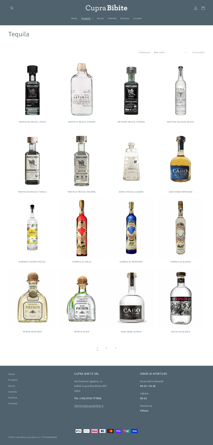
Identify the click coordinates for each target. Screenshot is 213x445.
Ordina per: (145, 52)
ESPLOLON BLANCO (180, 331)
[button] (12, 8)
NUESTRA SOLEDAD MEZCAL (180, 122)
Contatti (12, 403)
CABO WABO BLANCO (131, 331)
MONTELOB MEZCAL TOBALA (32, 192)
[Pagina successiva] (115, 348)
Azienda (12, 391)
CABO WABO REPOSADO (181, 192)
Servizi (11, 385)
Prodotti (12, 379)
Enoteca (12, 397)
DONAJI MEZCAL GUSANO (131, 192)
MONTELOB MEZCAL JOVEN (32, 122)
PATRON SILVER (81, 331)
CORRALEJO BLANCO (180, 261)
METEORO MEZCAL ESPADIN (131, 122)
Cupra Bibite (20, 437)
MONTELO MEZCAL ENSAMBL (82, 192)
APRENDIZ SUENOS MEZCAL (32, 261)
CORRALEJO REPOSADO (131, 261)
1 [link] (97, 348)
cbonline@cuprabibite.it (89, 406)
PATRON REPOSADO (32, 331)
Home (11, 374)
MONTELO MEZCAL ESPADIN (81, 122)
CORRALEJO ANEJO (81, 261)
